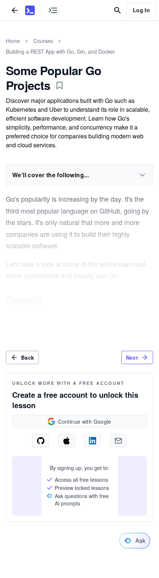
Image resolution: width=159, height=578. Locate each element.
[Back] (15, 10)
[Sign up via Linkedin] (92, 440)
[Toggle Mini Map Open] (53, 10)
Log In (141, 10)
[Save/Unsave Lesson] (59, 85)
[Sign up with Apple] (66, 440)
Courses (43, 40)
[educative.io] (30, 10)
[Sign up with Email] (118, 440)
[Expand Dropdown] (142, 175)
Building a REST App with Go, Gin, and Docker (60, 51)
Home (13, 40)
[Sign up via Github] (40, 440)
